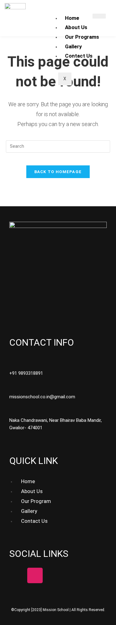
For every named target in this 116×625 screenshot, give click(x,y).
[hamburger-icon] (99, 16)
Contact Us (78, 56)
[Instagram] (35, 575)
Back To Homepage (58, 171)
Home (72, 18)
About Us (76, 27)
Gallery (73, 46)
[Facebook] (17, 575)
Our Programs (82, 37)
